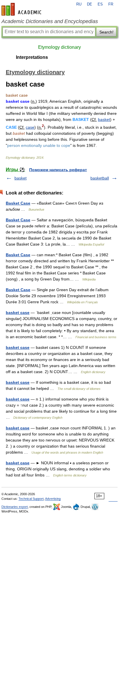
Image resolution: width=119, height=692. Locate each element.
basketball (99, 178)
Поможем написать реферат (58, 169)
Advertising (53, 498)
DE (89, 4)
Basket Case (18, 203)
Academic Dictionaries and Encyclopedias (49, 21)
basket (104, 119)
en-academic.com (22, 9)
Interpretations (32, 57)
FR (110, 4)
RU (78, 4)
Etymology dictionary (59, 47)
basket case (17, 312)
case (30, 127)
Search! (106, 32)
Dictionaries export (14, 506)
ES (100, 4)
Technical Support (31, 498)
